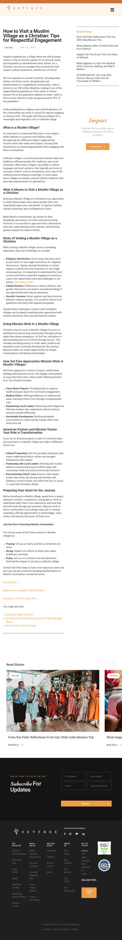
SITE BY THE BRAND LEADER (65, 929)
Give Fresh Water (32, 887)
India (49, 872)
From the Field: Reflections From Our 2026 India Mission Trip (96, 38)
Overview (52, 850)
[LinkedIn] (83, 834)
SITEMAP (47, 929)
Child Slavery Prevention (35, 853)
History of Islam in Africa (19, 614)
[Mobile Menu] (112, 10)
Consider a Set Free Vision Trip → (21, 598)
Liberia (50, 857)
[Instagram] (70, 834)
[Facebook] (64, 834)
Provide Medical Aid (33, 875)
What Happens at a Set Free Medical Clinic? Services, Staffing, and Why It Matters (96, 66)
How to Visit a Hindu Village (21, 625)
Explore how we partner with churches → (24, 590)
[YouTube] (76, 834)
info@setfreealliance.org (85, 851)
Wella (15, 878)
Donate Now (89, 891)
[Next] (112, 662)
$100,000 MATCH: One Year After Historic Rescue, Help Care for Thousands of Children (94, 78)
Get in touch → (11, 582)
